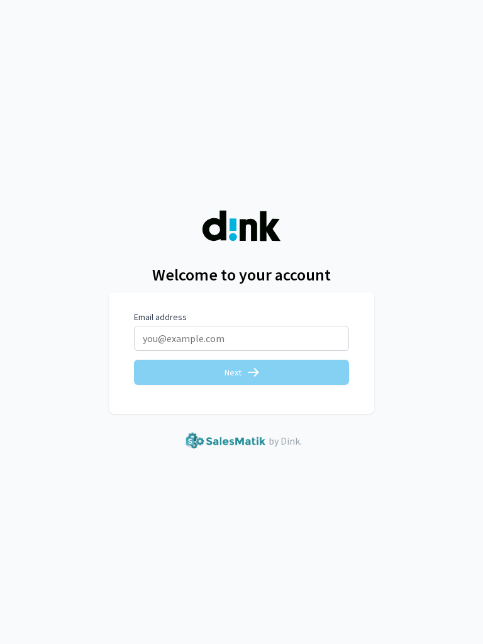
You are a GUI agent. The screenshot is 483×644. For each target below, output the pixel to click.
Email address (160, 317)
